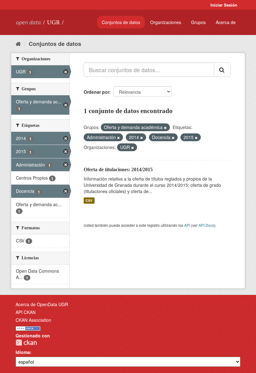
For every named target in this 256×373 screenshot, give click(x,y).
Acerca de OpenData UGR (42, 304)
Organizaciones (165, 22)
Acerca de (226, 22)
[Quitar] (165, 127)
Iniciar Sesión (223, 5)
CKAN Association (33, 320)
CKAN (26, 342)
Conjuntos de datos (121, 22)
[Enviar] (222, 69)
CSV (89, 200)
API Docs (206, 225)
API (187, 225)
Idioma (23, 352)
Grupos (198, 22)
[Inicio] (18, 43)
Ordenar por (96, 92)
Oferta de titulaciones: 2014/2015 (118, 169)
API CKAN (26, 312)
